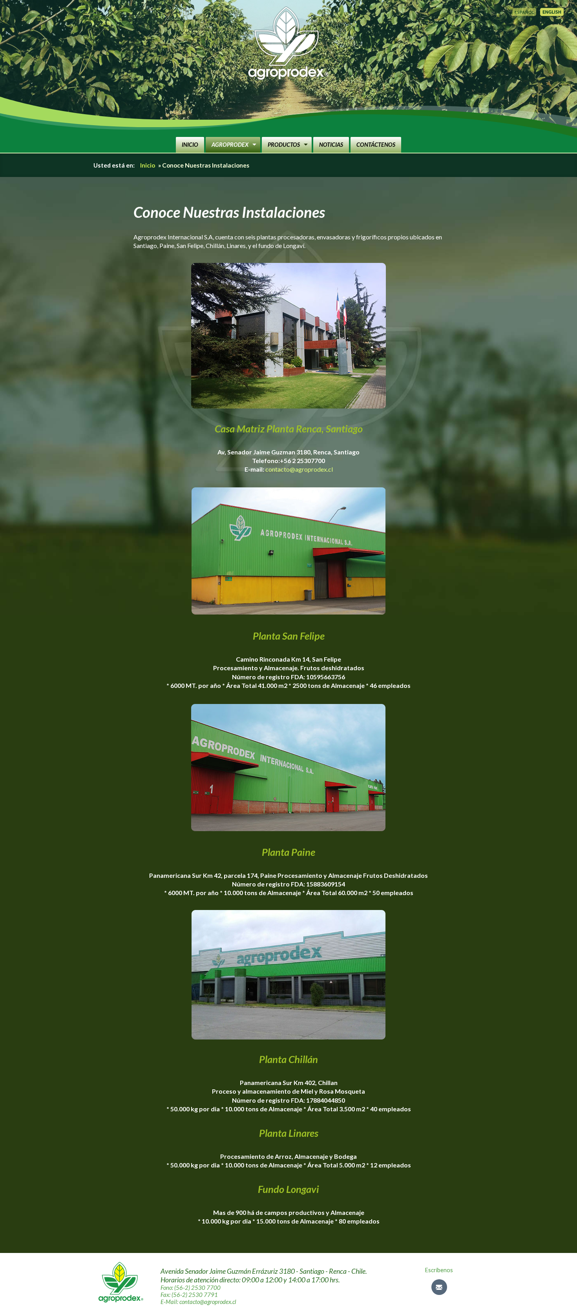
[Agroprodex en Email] (439, 1287)
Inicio (190, 144)
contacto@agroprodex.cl (299, 469)
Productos (284, 144)
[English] (552, 12)
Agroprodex (230, 144)
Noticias (331, 144)
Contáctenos (375, 144)
